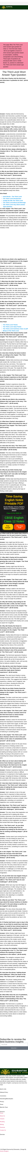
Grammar (2, 1127)
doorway (4, 410)
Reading (2, 1121)
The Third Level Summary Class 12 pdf (15, 329)
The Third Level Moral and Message (14, 202)
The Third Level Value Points (12, 327)
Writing (2, 1124)
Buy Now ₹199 (20, 526)
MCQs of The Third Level (11, 331)
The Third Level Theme (10, 325)
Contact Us (3, 1130)
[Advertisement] (14, 26)
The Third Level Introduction (12, 198)
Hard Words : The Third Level (12, 196)
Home (1, 1113)
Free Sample (7, 526)
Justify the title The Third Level (13, 200)
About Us (2, 1116)
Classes (2, 1118)
